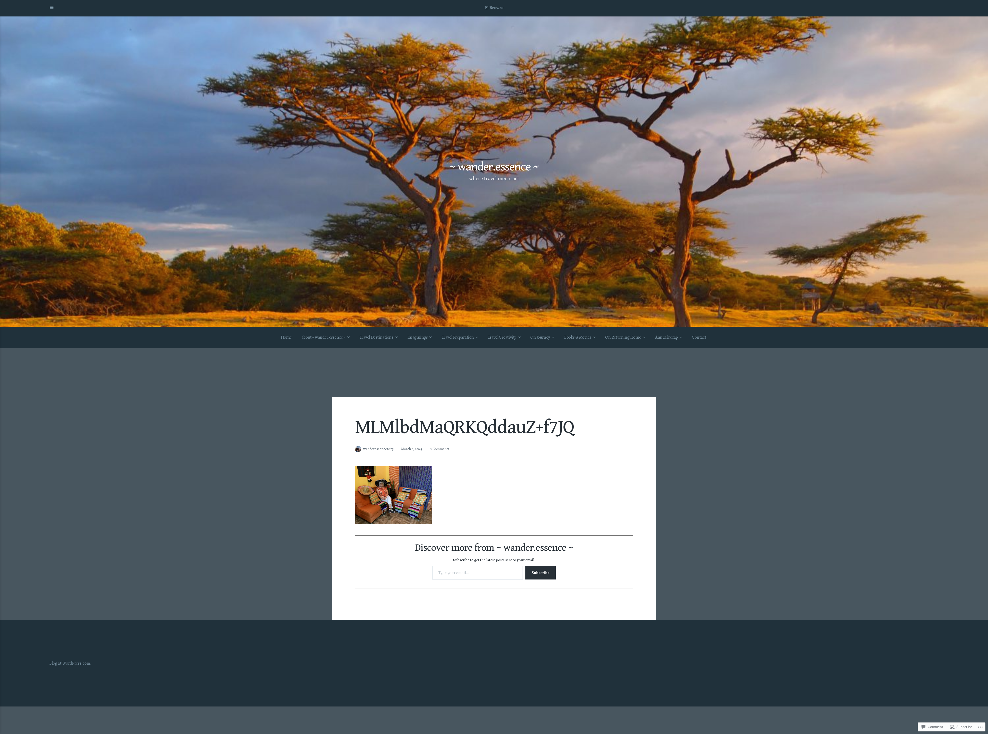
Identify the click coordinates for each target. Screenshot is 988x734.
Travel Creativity (502, 337)
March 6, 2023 (411, 449)
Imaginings (417, 337)
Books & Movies (577, 337)
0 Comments (439, 449)
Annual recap (666, 337)
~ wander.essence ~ (493, 167)
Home (286, 337)
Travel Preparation (458, 337)
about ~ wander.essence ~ (324, 337)
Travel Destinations (376, 337)
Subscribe (541, 573)
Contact (699, 337)
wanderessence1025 (378, 449)
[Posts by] (359, 449)
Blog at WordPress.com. (70, 663)
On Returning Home (623, 337)
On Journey (540, 337)
